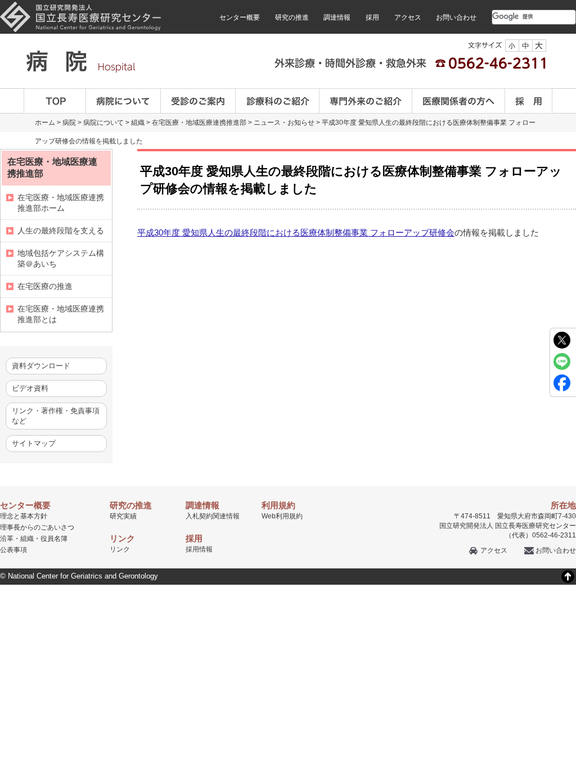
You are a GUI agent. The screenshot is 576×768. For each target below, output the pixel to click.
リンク (120, 549)
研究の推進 (292, 17)
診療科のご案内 (278, 101)
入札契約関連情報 (213, 516)
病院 (69, 123)
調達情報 (336, 17)
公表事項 (13, 550)
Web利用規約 (282, 516)
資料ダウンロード (41, 366)
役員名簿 (54, 539)
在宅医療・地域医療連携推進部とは (60, 314)
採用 (372, 17)
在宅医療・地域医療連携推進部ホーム (60, 203)
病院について (123, 101)
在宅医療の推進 (45, 286)
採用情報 (199, 549)
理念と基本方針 (23, 516)
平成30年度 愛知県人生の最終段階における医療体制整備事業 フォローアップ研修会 (295, 232)
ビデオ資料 (30, 388)
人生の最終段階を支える (60, 230)
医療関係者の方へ (458, 101)
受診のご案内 (198, 101)
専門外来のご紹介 (366, 101)
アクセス (407, 17)
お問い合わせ (456, 17)
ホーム (45, 123)
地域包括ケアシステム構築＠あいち (60, 258)
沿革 (7, 539)
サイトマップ (34, 443)
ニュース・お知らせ (284, 123)
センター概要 (239, 17)
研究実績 (123, 516)
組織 (138, 123)
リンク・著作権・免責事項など (56, 415)
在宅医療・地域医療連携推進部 (199, 123)
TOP (55, 101)
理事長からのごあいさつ (37, 527)
